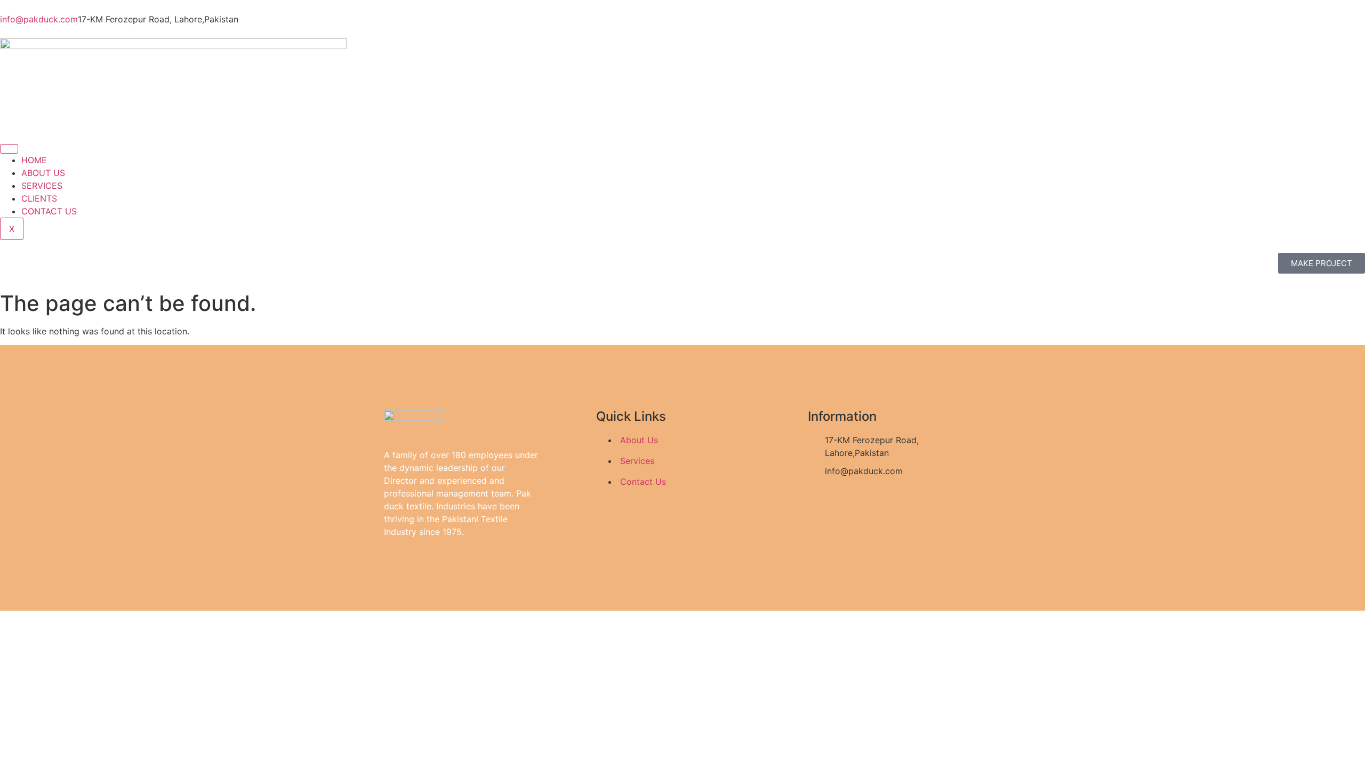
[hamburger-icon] (9, 149)
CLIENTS (39, 198)
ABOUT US (43, 172)
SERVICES (41, 185)
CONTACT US (49, 211)
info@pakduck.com (39, 19)
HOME (34, 160)
